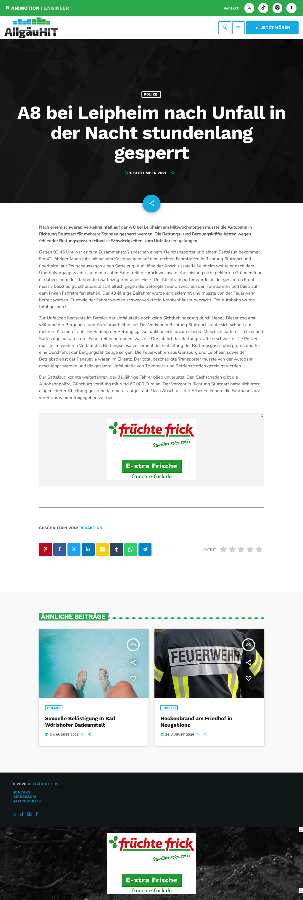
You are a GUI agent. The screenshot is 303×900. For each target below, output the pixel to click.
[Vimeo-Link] (31, 27)
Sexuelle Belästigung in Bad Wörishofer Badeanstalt (80, 721)
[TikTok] (263, 8)
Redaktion (90, 528)
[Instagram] (278, 8)
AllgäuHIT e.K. (43, 784)
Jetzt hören (272, 27)
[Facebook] (291, 8)
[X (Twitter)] (249, 8)
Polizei (151, 94)
